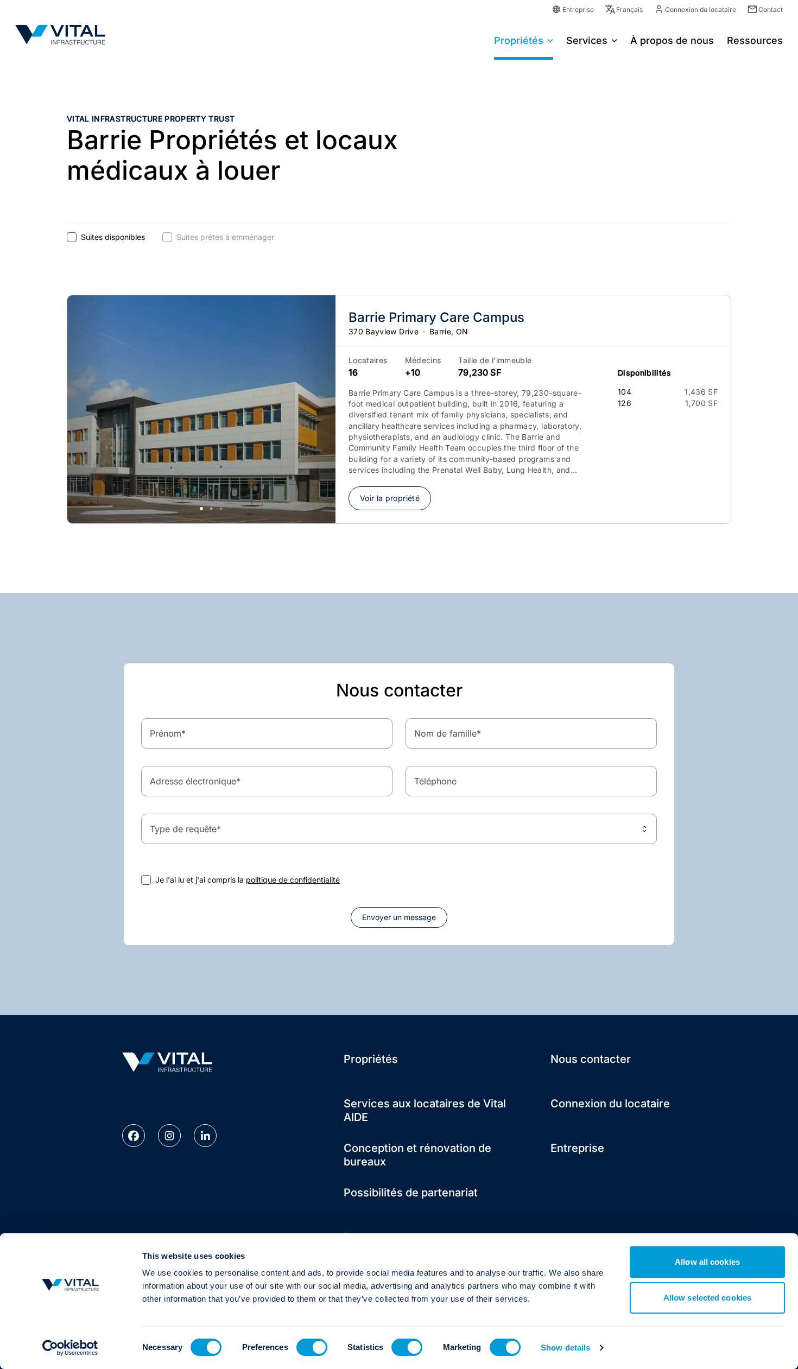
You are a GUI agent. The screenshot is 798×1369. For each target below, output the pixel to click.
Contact (770, 9)
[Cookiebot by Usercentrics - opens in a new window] (70, 1348)
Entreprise (578, 9)
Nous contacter (590, 1059)
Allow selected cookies (707, 1297)
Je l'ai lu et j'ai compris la (247, 879)
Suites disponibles (113, 237)
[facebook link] (133, 1135)
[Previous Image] (89, 409)
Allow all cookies (707, 1261)
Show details (565, 1347)
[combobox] (399, 829)
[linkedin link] (205, 1135)
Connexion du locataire (700, 9)
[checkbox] (72, 237)
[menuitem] (523, 40)
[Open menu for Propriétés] (550, 40)
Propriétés (518, 40)
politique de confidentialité (293, 879)
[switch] (311, 1347)
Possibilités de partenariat (411, 1192)
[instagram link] (169, 1135)
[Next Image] (313, 409)
